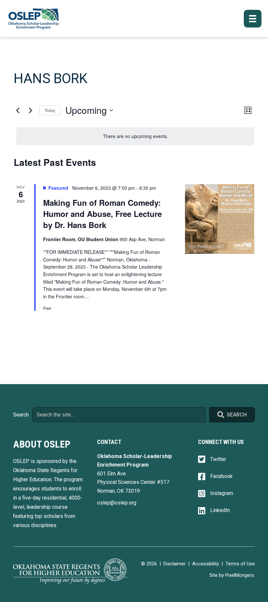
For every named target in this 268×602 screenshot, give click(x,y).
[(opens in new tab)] (70, 571)
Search (21, 415)
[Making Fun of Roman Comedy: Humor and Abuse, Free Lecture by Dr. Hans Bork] (219, 219)
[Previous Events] (18, 110)
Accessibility (205, 564)
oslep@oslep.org (116, 503)
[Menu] (252, 18)
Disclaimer (174, 564)
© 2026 (149, 564)
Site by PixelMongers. (232, 575)
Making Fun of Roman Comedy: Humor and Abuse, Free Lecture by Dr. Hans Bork (102, 213)
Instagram (221, 493)
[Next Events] (30, 110)
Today (49, 110)
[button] (232, 414)
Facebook (221, 476)
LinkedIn (220, 510)
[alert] (135, 136)
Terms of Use (240, 564)
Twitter (218, 459)
